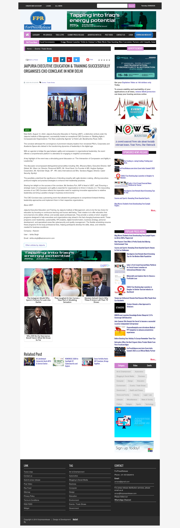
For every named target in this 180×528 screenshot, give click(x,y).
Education (140, 381)
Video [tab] (135, 365)
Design (130, 381)
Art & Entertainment (124, 371)
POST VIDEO (109, 34)
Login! (48, 6)
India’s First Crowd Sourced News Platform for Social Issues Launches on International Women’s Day (141, 267)
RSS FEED (28, 504)
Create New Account (34, 6)
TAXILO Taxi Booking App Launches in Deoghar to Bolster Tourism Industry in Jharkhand (140, 289)
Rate (91, 59)
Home (29, 48)
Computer (120, 381)
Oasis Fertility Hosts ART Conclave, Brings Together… (101, 361)
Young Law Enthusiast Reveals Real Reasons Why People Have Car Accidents (135, 299)
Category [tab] (121, 365)
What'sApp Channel (122, 500)
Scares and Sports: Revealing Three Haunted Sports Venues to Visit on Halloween (134, 249)
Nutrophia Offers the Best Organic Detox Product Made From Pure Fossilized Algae (134, 343)
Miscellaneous (132, 399)
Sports (138, 404)
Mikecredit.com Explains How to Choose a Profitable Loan (141, 277)
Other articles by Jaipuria (35, 245)
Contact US (120, 34)
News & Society (147, 399)
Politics (119, 404)
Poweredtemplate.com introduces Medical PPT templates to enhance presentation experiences (141, 330)
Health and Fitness (136, 390)
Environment (121, 385)
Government (121, 390)
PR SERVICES (47, 34)
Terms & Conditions (31, 500)
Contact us (28, 476)
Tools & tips (28, 472)
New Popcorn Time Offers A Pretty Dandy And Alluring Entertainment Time (132, 242)
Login (131, 34)
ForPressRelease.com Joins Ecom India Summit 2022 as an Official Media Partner (141, 349)
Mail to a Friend (33, 60)
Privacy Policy (29, 496)
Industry (136, 395)
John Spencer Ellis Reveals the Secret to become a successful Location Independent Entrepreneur (134, 322)
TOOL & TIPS (60, 34)
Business (141, 376)
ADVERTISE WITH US (94, 34)
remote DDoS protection (145, 91)
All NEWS (58, 6)
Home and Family (123, 395)
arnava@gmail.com (122, 481)
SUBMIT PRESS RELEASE (76, 34)
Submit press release (32, 480)
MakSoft (75, 519)
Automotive (139, 371)
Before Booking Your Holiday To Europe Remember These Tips (135, 338)
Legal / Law (148, 395)
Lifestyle (120, 399)
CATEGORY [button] (36, 34)
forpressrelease (44, 519)
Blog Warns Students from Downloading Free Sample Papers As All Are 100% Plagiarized (134, 236)
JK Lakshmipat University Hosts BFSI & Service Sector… (43, 361)
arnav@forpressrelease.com (125, 493)
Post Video (28, 484)
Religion (129, 404)
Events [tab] (149, 365)
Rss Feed (27, 488)
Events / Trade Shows (43, 48)
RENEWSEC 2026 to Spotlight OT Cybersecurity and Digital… (71, 362)
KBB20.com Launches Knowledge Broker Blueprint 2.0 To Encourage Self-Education (133, 316)
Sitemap (27, 492)
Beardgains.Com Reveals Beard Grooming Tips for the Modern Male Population (141, 255)
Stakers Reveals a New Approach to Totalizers (139, 305)
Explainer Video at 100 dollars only (136, 82)
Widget (26, 508)
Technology (149, 404)
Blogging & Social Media (125, 376)
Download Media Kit (143, 34)
